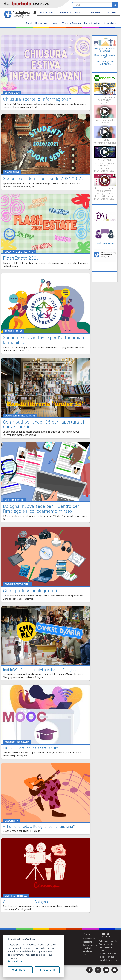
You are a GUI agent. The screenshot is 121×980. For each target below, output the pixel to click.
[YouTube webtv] (106, 970)
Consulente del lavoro (105, 949)
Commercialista (106, 944)
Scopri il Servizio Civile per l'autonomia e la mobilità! (44, 340)
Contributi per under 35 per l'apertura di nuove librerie (43, 424)
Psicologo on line (106, 957)
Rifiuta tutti (47, 969)
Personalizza (15, 961)
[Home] (21, 12)
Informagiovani (89, 939)
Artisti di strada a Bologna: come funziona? (39, 827)
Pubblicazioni (96, 12)
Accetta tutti (20, 969)
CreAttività (110, 23)
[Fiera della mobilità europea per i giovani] (105, 88)
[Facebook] (89, 970)
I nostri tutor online (105, 243)
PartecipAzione (92, 23)
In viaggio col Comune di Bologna (105, 49)
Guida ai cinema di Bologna (25, 902)
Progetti (79, 12)
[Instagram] (98, 970)
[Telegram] (114, 970)
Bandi (29, 23)
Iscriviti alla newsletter (87, 949)
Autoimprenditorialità (108, 941)
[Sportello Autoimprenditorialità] (105, 131)
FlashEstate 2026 (21, 258)
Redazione (87, 942)
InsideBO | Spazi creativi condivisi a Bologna (39, 670)
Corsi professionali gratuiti (30, 590)
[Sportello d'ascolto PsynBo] (105, 111)
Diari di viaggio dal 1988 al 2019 (105, 62)
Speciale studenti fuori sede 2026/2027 (43, 178)
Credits (86, 954)
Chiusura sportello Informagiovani (37, 99)
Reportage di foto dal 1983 (104, 56)
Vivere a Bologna (71, 23)
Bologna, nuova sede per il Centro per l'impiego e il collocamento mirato (41, 509)
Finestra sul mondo (107, 954)
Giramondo (65, 12)
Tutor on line (111, 960)
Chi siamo (112, 12)
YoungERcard (47, 12)
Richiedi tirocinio (90, 945)
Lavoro (55, 23)
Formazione (41, 23)
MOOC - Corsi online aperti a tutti (31, 748)
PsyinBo (102, 960)
